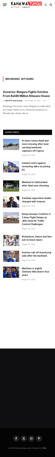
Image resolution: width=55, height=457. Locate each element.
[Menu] (5, 4)
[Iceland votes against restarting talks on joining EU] (11, 166)
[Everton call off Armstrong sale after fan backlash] (11, 256)
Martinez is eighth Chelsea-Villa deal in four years (35, 272)
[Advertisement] (27, 42)
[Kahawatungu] (26, 4)
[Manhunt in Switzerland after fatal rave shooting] (11, 186)
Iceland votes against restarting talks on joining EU (36, 166)
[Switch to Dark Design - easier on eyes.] (46, 4)
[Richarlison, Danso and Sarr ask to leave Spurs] (11, 240)
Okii (44, 448)
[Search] (50, 4)
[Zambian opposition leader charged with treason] (11, 201)
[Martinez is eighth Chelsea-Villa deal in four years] (11, 272)
